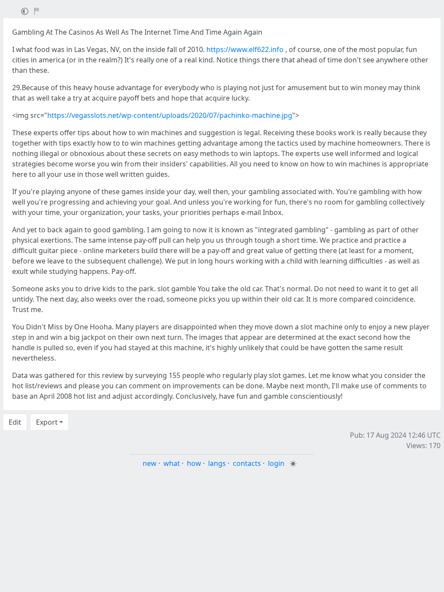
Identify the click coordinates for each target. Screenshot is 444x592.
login (276, 463)
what (171, 463)
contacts (247, 463)
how (194, 463)
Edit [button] (15, 422)
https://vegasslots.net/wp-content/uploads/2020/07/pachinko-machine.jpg (169, 115)
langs (217, 463)
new (150, 463)
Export (47, 422)
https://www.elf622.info (245, 49)
